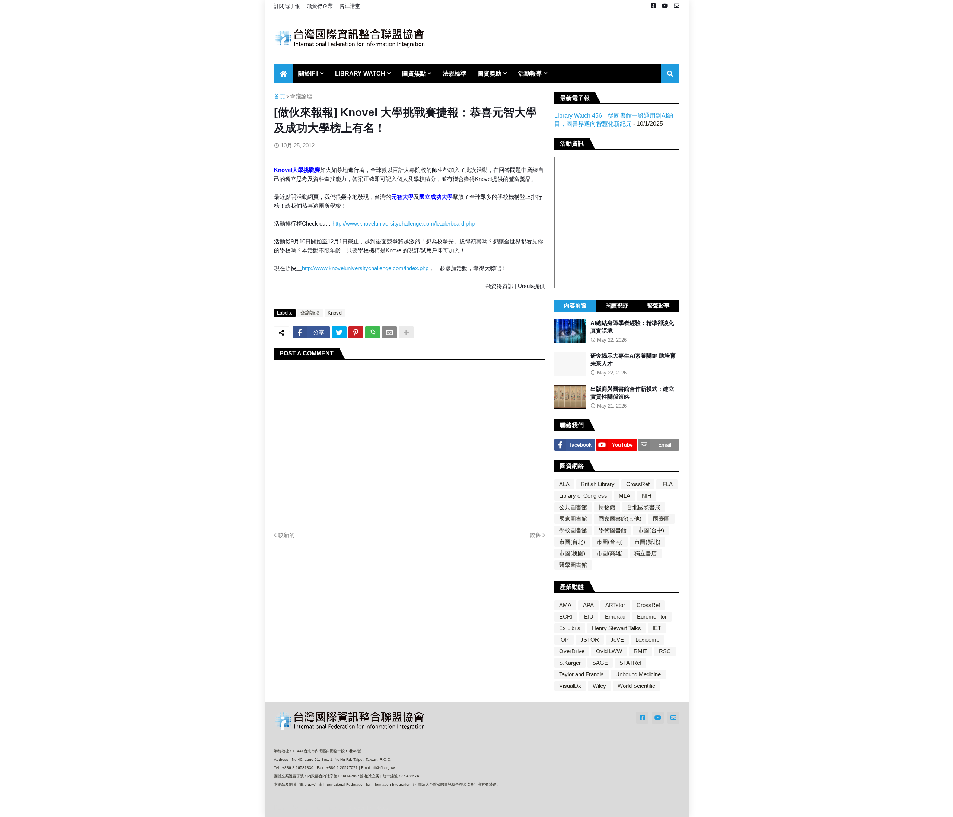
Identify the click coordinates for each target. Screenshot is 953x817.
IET (657, 628)
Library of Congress (583, 495)
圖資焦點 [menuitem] (414, 73)
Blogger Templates (368, 808)
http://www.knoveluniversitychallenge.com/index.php (365, 268)
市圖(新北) (647, 542)
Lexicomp (647, 639)
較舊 (535, 535)
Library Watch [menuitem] (360, 73)
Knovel (335, 313)
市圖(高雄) (610, 553)
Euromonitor (652, 616)
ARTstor (615, 605)
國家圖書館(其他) (620, 519)
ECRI (566, 616)
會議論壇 (301, 96)
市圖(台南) (610, 542)
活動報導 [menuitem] (530, 73)
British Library (598, 484)
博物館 (607, 507)
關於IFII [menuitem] (308, 73)
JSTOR (589, 639)
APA (588, 605)
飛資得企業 (320, 6)
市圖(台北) (572, 542)
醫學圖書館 (573, 565)
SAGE (600, 663)
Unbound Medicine (638, 674)
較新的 (286, 535)
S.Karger (570, 663)
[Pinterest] (355, 332)
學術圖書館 (613, 530)
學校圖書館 (573, 530)
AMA (565, 605)
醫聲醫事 (658, 305)
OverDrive (571, 651)
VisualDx (570, 686)
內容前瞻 (575, 305)
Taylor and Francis (581, 674)
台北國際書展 (643, 507)
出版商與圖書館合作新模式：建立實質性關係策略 (632, 393)
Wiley (599, 686)
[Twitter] (339, 332)
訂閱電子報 (287, 6)
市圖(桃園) (572, 553)
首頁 (279, 96)
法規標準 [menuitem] (454, 73)
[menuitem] (283, 73)
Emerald (615, 616)
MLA (624, 495)
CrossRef (638, 484)
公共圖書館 (573, 507)
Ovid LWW (609, 651)
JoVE (617, 639)
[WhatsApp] (372, 332)
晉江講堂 (350, 6)
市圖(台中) (651, 530)
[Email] (389, 332)
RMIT (640, 651)
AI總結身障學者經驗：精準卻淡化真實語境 (632, 327)
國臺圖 (661, 519)
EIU (588, 616)
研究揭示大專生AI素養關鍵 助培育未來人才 (633, 360)
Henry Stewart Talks (616, 628)
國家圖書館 (573, 519)
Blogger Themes (323, 807)
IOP (564, 639)
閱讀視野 (617, 305)
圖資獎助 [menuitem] (489, 73)
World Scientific (636, 686)
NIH (646, 495)
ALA (564, 484)
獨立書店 (645, 553)
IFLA (667, 484)
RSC (665, 651)
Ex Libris (569, 628)
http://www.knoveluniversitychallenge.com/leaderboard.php (403, 223)
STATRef (630, 663)
